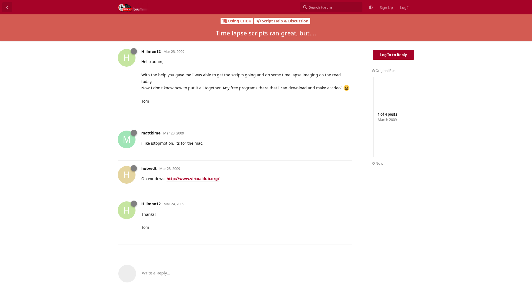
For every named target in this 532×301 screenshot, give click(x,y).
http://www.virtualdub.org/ (193, 178)
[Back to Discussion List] (7, 7)
